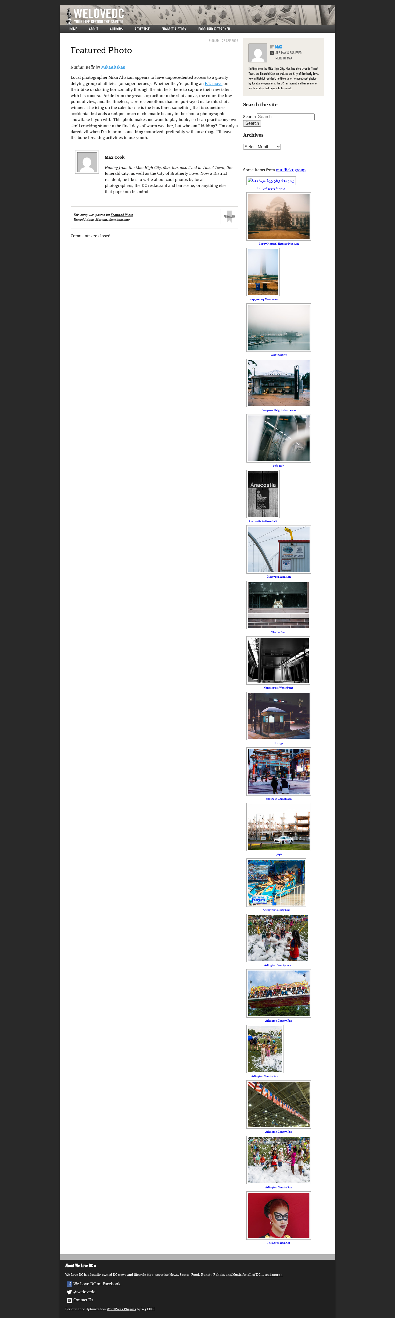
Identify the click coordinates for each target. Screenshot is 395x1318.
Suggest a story (173, 29)
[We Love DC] (200, 16)
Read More (272, 1275)
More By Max (283, 58)
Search (249, 117)
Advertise (142, 29)
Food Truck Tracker (214, 29)
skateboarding (119, 220)
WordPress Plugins (121, 1309)
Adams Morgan (95, 220)
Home (73, 29)
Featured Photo (122, 215)
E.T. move (213, 84)
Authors (116, 29)
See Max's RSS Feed (288, 53)
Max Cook (114, 157)
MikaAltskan (113, 67)
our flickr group (291, 170)
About (93, 29)
